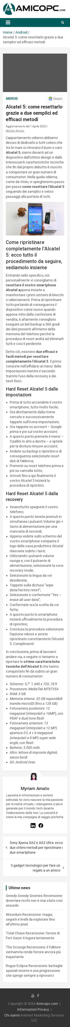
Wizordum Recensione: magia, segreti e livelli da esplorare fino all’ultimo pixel (30, 919)
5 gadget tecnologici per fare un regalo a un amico (35, 867)
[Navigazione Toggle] (8, 22)
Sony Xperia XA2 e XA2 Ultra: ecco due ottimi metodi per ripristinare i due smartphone (36, 847)
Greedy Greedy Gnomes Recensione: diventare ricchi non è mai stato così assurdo (34, 900)
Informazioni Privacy (33, 1009)
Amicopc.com (47, 1004)
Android (12, 98)
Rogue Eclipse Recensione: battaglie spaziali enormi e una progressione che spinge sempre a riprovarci (34, 971)
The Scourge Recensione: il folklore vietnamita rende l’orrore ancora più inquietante (33, 952)
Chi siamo (12, 1015)
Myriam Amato (15, 130)
